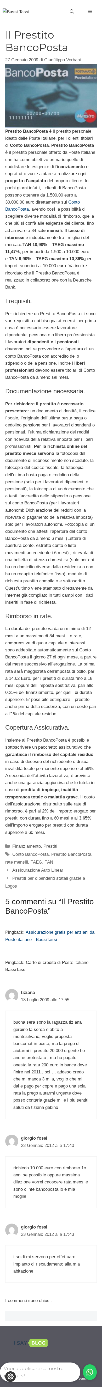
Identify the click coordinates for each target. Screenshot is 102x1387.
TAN (49, 862)
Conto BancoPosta (30, 854)
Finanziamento (26, 846)
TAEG (36, 862)
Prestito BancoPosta (71, 854)
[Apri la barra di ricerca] (72, 11)
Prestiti (50, 846)
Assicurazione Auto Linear (37, 870)
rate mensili (16, 862)
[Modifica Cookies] (10, 1376)
